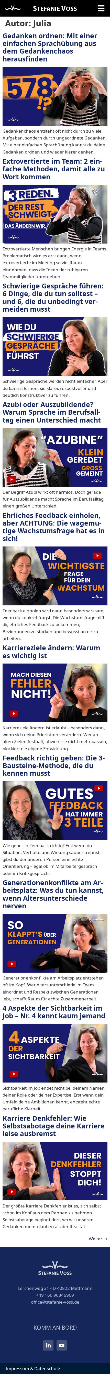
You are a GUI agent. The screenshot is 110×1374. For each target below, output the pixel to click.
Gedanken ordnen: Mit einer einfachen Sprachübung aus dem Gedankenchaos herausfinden (50, 47)
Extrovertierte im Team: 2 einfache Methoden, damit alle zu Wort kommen (54, 169)
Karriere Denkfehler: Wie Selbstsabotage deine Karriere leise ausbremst (54, 1126)
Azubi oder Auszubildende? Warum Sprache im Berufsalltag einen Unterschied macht (52, 412)
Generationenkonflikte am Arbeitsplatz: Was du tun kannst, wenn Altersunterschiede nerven (53, 894)
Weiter (98, 1239)
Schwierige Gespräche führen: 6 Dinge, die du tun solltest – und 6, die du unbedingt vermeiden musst (53, 297)
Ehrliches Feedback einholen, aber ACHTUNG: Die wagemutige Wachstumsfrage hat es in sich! (54, 527)
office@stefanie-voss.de (55, 1302)
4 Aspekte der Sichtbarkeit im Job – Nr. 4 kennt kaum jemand (54, 1011)
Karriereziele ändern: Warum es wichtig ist (51, 651)
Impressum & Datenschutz (33, 1368)
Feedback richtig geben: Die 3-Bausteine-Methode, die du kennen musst (54, 765)
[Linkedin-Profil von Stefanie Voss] (48, 1345)
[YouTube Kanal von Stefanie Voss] (62, 1345)
